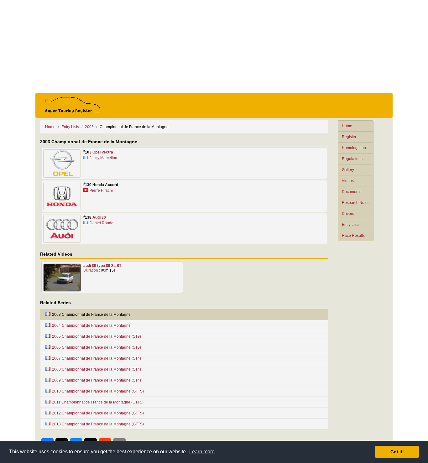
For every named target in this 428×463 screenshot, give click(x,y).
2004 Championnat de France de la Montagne (91, 325)
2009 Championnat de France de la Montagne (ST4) (96, 380)
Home (347, 126)
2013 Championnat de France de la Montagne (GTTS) (98, 424)
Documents (351, 192)
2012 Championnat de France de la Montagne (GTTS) (98, 413)
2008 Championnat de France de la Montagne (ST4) (96, 369)
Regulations (352, 159)
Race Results (353, 235)
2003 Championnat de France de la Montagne (91, 314)
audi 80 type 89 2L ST (102, 265)
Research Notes (355, 202)
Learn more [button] (202, 451)
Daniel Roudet (102, 223)
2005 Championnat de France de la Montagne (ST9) (96, 336)
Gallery (348, 170)
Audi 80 (99, 217)
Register (349, 137)
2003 (89, 127)
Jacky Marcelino (103, 158)
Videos (348, 181)
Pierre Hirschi (101, 190)
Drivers (348, 213)
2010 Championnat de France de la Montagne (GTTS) (98, 391)
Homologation (354, 148)
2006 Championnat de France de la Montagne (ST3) (96, 347)
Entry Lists (350, 224)
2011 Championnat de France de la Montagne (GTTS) (98, 402)
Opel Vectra (102, 152)
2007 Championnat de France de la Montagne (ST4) (96, 358)
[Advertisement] (214, 46)
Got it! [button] (397, 451)
